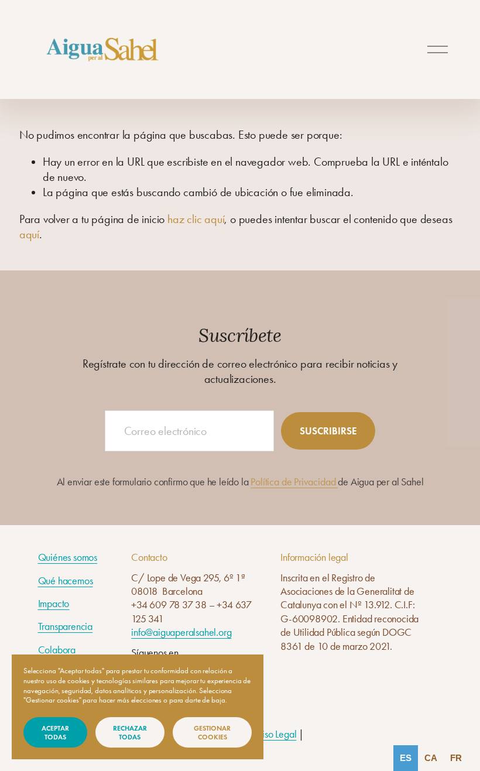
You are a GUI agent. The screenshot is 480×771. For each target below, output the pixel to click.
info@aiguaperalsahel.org (181, 632)
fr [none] (456, 758)
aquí (29, 234)
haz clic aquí (195, 219)
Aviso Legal (274, 734)
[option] (431, 758)
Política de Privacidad (294, 481)
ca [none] (430, 758)
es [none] (406, 758)
